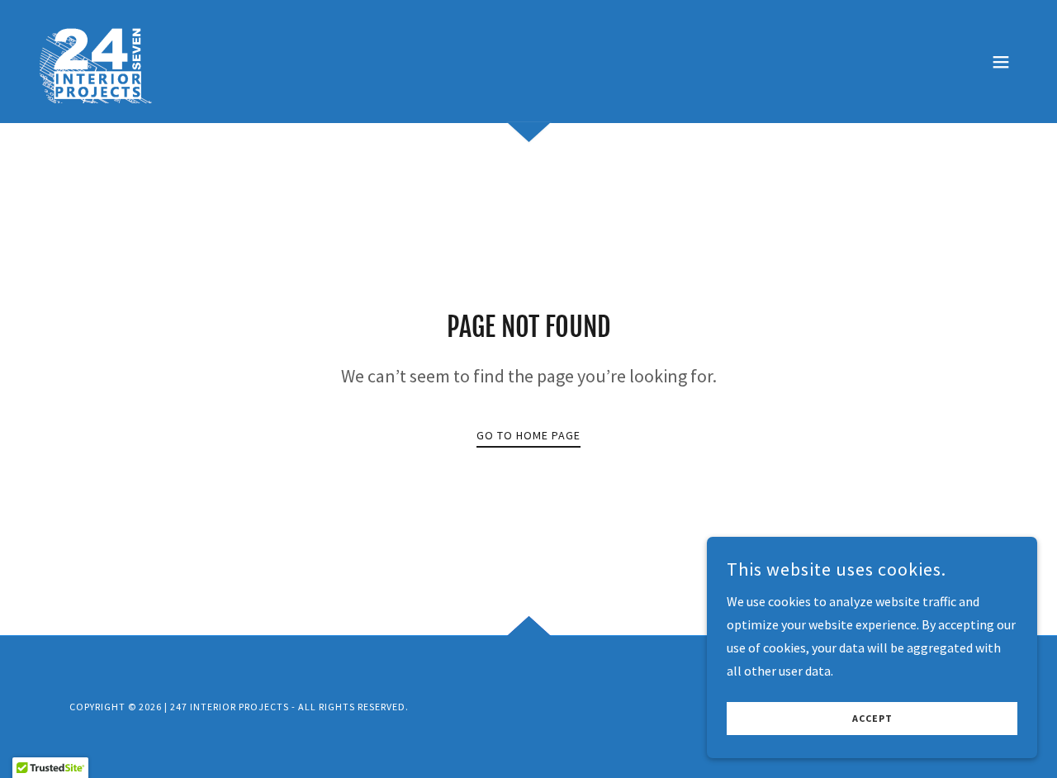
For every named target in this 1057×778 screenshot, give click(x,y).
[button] (1000, 61)
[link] (102, 59)
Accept (872, 719)
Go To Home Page (528, 435)
